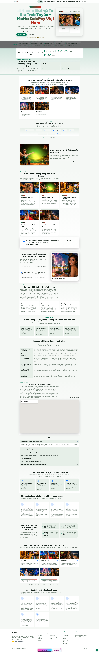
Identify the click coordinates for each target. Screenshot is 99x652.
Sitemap (85, 648)
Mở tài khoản (21, 34)
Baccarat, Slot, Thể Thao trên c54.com (74, 41)
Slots (64, 641)
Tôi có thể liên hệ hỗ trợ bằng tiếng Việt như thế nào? (34, 464)
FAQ (29, 45)
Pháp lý (64, 638)
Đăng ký (52, 633)
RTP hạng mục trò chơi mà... (71, 45)
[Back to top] (97, 650)
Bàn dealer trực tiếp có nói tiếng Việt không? (32, 452)
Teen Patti (83, 1)
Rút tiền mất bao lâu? (26, 458)
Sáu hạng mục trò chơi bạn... (48, 41)
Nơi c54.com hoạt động (22, 45)
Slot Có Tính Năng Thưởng (49, 1)
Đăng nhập (32, 34)
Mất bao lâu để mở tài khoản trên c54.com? (31, 441)
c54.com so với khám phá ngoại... (71, 43)
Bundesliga (59, 1)
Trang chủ (40, 1)
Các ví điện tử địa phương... (36, 41)
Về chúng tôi (65, 633)
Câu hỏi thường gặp (54, 637)
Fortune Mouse (71, 1)
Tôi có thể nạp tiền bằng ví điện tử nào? (30, 449)
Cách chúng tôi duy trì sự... (59, 43)
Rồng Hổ (78, 1)
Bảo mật (65, 637)
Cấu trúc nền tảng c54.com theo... (24, 41)
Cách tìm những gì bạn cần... (37, 45)
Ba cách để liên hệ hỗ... (48, 43)
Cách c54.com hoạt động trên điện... (36, 43)
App (51, 638)
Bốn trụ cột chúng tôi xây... (48, 45)
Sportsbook (65, 643)
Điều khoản (65, 635)
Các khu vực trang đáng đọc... (23, 43)
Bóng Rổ (65, 1)
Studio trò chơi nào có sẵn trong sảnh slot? (31, 461)
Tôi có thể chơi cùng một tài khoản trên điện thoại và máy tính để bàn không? (39, 455)
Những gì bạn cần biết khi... (59, 45)
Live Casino (65, 640)
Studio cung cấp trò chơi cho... (59, 41)
